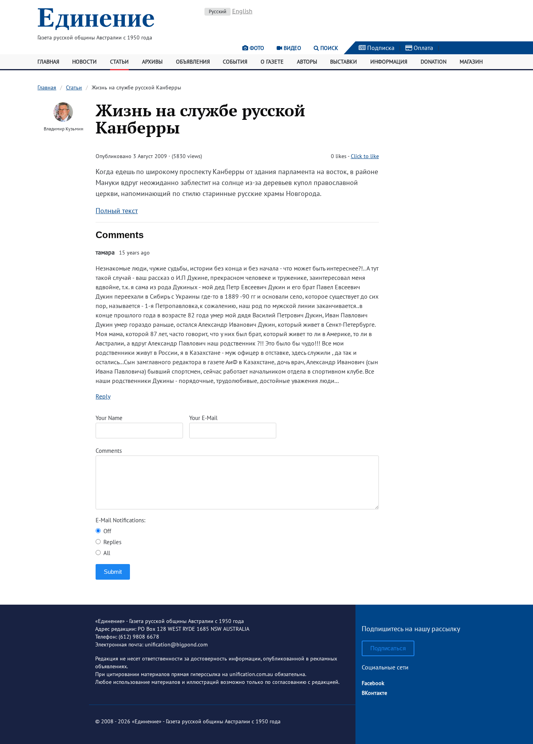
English (242, 11)
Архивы (152, 61)
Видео (291, 48)
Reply (103, 396)
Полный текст (117, 210)
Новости (84, 61)
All (106, 553)
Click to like (365, 156)
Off (106, 531)
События (235, 61)
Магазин (471, 61)
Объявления (193, 61)
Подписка (380, 48)
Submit (113, 571)
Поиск (328, 48)
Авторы (307, 61)
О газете (272, 61)
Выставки (343, 61)
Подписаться (388, 648)
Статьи (119, 61)
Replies (111, 542)
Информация (388, 61)
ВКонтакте (374, 692)
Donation (433, 61)
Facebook (373, 683)
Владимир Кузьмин (63, 129)
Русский (217, 11)
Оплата (422, 48)
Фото (256, 48)
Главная (48, 61)
